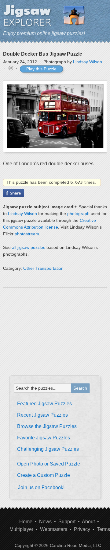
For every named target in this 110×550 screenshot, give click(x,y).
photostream (27, 233)
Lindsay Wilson (87, 61)
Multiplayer (21, 529)
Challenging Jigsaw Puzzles (48, 449)
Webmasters (53, 529)
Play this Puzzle (41, 68)
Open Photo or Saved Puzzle (48, 463)
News (45, 521)
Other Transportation (43, 268)
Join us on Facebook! (41, 487)
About (88, 521)
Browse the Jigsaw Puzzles (47, 426)
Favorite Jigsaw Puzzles (43, 437)
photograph (78, 213)
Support (66, 521)
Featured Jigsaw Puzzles (44, 403)
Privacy (82, 529)
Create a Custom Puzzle (43, 475)
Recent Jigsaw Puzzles (42, 415)
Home (25, 521)
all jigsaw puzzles (28, 247)
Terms (103, 529)
